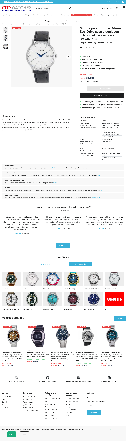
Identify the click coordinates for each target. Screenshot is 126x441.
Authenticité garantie (47, 381)
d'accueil (4, 24)
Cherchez (70, 8)
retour (55, 183)
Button (120, 318)
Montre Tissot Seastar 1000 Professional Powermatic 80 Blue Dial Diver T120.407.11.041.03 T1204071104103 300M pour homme (62, 357)
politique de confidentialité (75, 430)
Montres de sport (50, 418)
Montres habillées (50, 410)
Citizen (89, 43)
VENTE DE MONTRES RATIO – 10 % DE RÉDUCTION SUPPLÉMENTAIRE (28, 2)
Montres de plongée (51, 407)
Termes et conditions (30, 410)
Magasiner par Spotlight (9, 15)
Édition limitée (71, 410)
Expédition (5, 402)
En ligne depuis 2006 (109, 381)
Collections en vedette (50, 394)
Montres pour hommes (74, 398)
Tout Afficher (63, 246)
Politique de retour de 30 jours (78, 381)
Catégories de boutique (71, 394)
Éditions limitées (99, 15)
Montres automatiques (52, 398)
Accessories (65, 15)
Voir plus (118, 15)
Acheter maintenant (102, 96)
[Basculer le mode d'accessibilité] (123, 1)
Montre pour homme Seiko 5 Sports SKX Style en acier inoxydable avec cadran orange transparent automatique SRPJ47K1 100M (13, 357)
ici (89, 168)
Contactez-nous (7, 396)
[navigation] (5, 30)
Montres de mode (50, 412)
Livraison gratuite (16, 381)
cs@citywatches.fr (56, 168)
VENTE (68, 415)
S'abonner (94, 412)
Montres (49, 15)
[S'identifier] (117, 8)
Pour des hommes (39, 15)
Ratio (21, 15)
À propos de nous (29, 396)
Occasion (69, 412)
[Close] (116, 429)
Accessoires (70, 407)
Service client (7, 393)
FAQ (3, 399)
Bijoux (57, 15)
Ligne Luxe (110, 15)
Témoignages (28, 402)
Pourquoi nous (28, 399)
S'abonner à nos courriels (96, 401)
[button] (68, 56)
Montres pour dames (73, 401)
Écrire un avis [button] (80, 264)
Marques (28, 15)
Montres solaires (50, 415)
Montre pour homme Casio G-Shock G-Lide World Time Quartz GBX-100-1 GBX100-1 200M (38, 355)
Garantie (5, 408)
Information (28, 393)
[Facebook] (87, 397)
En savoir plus (96, 197)
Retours (4, 405)
